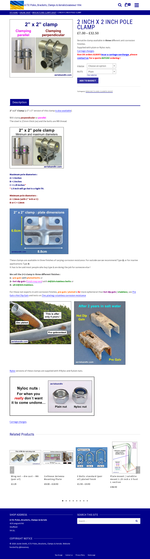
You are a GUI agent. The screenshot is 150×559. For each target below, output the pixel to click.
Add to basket (88, 80)
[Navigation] (136, 5)
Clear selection (92, 75)
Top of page (58, 555)
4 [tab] (73, 500)
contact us (83, 57)
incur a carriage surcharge (115, 54)
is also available (63, 110)
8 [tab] (87, 500)
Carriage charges (85, 50)
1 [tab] (62, 500)
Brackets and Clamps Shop (99, 91)
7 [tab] (83, 500)
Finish (80, 66)
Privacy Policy (80, 555)
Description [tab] (19, 102)
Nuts (80, 71)
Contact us (69, 555)
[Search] (120, 5)
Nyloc (12, 370)
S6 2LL (12, 530)
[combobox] (101, 65)
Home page (91, 555)
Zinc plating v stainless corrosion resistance (64, 295)
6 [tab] (80, 500)
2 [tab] (66, 500)
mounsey (25, 547)
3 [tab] (69, 500)
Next (138, 470)
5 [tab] (76, 500)
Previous (12, 470)
